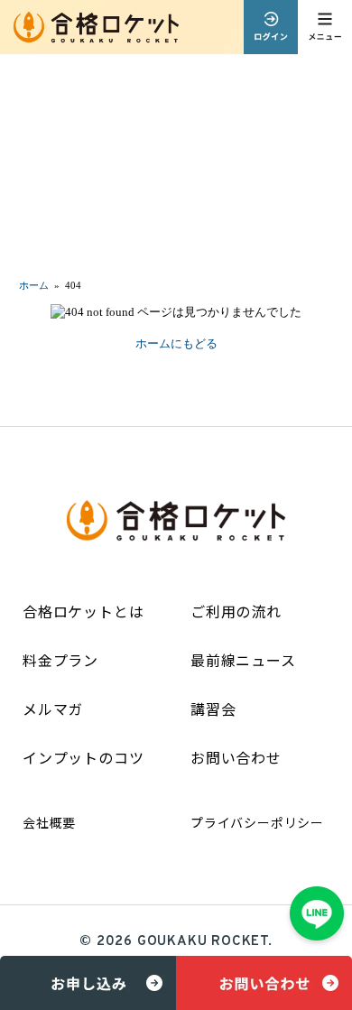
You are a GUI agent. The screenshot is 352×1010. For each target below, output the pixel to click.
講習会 (213, 708)
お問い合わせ (236, 757)
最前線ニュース (243, 660)
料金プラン (60, 660)
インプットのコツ (83, 757)
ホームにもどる (176, 343)
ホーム (34, 285)
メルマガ (53, 708)
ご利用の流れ (236, 611)
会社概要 (49, 822)
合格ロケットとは (83, 611)
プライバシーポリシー (257, 822)
